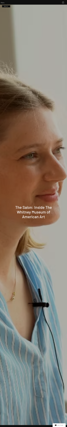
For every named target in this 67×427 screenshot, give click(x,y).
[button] (63, 2)
